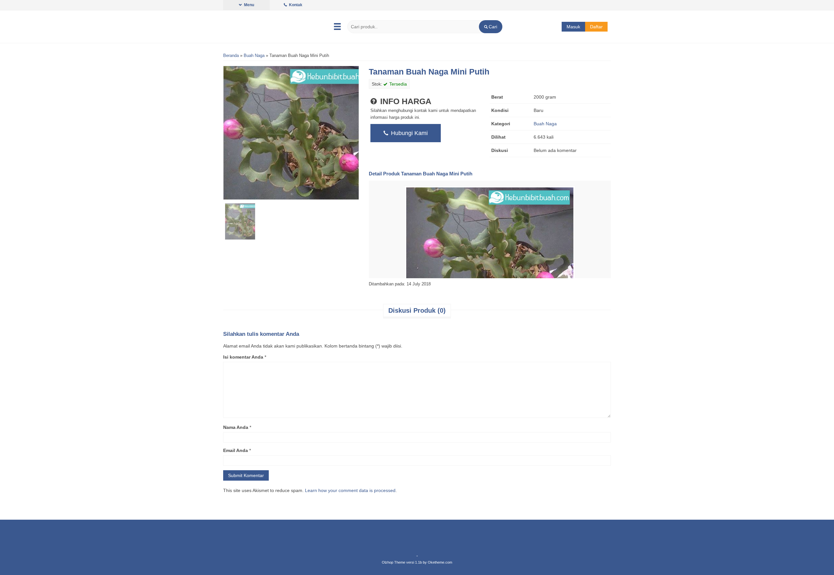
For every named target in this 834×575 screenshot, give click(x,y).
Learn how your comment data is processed (350, 490)
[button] (490, 26)
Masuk (573, 26)
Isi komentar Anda (243, 357)
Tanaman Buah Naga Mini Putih (429, 71)
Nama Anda (235, 427)
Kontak (295, 5)
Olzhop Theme (393, 562)
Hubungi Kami (408, 133)
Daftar (596, 26)
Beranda (231, 55)
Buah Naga (254, 55)
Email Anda (235, 450)
